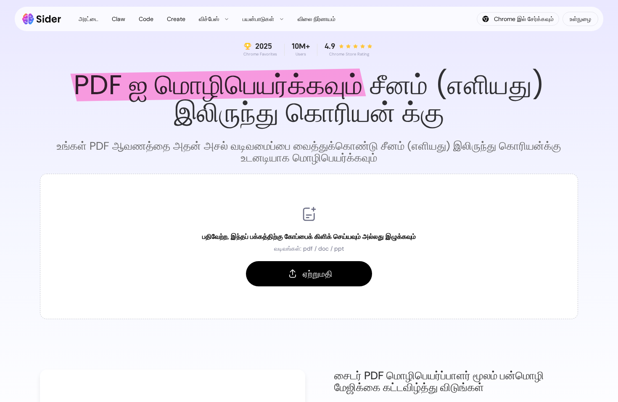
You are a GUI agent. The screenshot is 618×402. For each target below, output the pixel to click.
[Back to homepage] (42, 19)
